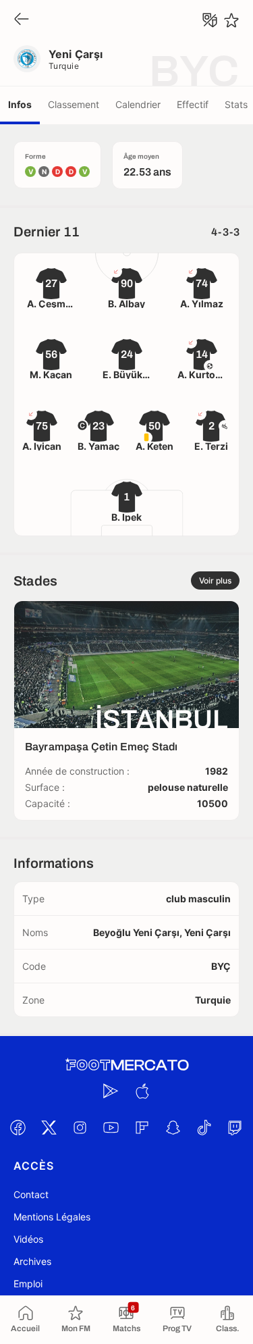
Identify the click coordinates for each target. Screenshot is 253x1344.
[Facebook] (18, 1127)
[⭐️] (231, 20)
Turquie (64, 66)
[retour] (21, 20)
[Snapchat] (173, 1127)
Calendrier (138, 104)
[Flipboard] (142, 1127)
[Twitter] (49, 1127)
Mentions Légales (51, 1216)
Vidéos (28, 1239)
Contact (31, 1194)
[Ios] (142, 1091)
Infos (20, 104)
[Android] (111, 1091)
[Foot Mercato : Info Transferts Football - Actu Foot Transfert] (127, 1065)
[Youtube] (111, 1127)
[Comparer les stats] (210, 20)
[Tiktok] (204, 1127)
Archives (32, 1261)
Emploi (28, 1283)
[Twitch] (235, 1127)
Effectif (192, 104)
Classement (73, 104)
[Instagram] (80, 1127)
